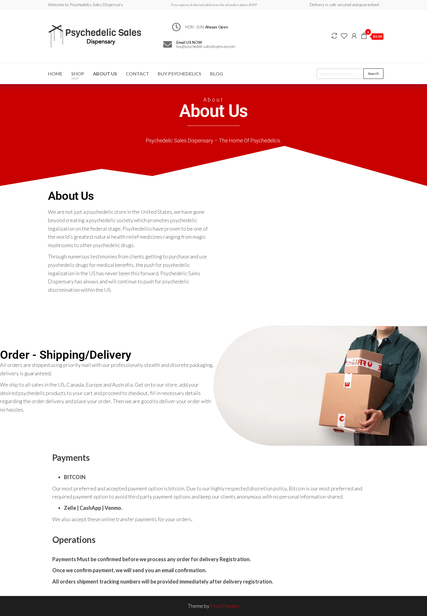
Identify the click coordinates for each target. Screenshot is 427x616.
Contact (137, 73)
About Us (105, 73)
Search (373, 73)
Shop (77, 75)
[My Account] (354, 35)
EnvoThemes (224, 606)
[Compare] (334, 35)
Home (55, 73)
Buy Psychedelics (179, 73)
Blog (216, 73)
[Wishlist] (344, 35)
